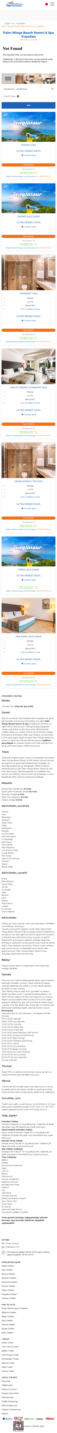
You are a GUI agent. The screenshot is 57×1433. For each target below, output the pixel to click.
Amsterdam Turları (10, 1359)
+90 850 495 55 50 (12, 1244)
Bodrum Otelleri (9, 1278)
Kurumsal (6, 1381)
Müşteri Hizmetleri (10, 1393)
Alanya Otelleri (8, 1274)
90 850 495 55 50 (44, 176)
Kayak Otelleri (8, 1329)
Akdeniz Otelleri (9, 1312)
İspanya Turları (8, 1363)
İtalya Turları (7, 1367)
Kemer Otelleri (8, 1286)
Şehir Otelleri (7, 1333)
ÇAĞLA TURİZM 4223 (34, 1426)
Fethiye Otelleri (9, 1298)
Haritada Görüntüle (28, 39)
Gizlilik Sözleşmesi (10, 1401)
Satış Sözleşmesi (9, 1405)
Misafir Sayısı (11, 96)
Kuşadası (20, 23)
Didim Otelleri (8, 1290)
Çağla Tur (9, 23)
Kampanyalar (8, 1397)
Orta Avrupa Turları (10, 1355)
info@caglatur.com (12, 1247)
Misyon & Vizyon (9, 1389)
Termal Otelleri (8, 1324)
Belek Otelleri (8, 1266)
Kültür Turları (7, 1343)
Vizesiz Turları (8, 1371)
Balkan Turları (8, 1351)
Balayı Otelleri (8, 1316)
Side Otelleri (7, 1270)
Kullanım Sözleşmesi (11, 1409)
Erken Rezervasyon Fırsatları (15, 1308)
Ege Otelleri (7, 1320)
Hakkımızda (7, 1385)
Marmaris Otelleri (9, 1282)
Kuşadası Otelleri (9, 1294)
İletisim (5, 1413)
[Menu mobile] (52, 5)
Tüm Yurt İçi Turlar (10, 1347)
